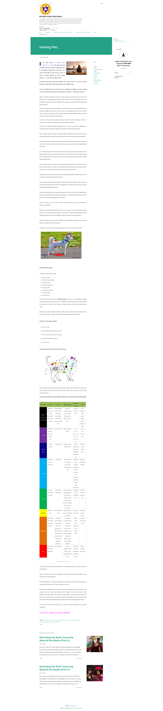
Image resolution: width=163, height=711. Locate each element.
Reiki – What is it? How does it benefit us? (63, 32)
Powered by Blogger (72, 705)
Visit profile (123, 68)
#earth (95, 78)
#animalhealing (97, 73)
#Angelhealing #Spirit (98, 69)
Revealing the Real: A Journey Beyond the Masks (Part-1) (56, 668)
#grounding (96, 82)
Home (40, 32)
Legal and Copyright (119, 41)
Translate (53, 30)
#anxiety (95, 74)
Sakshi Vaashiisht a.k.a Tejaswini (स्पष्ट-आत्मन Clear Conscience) (123, 63)
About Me (48, 32)
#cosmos (95, 76)
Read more (79, 658)
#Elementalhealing (97, 80)
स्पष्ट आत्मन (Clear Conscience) (50, 16)
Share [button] (95, 62)
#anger (95, 71)
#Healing (95, 83)
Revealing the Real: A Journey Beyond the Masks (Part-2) (56, 639)
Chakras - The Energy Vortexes (83, 32)
